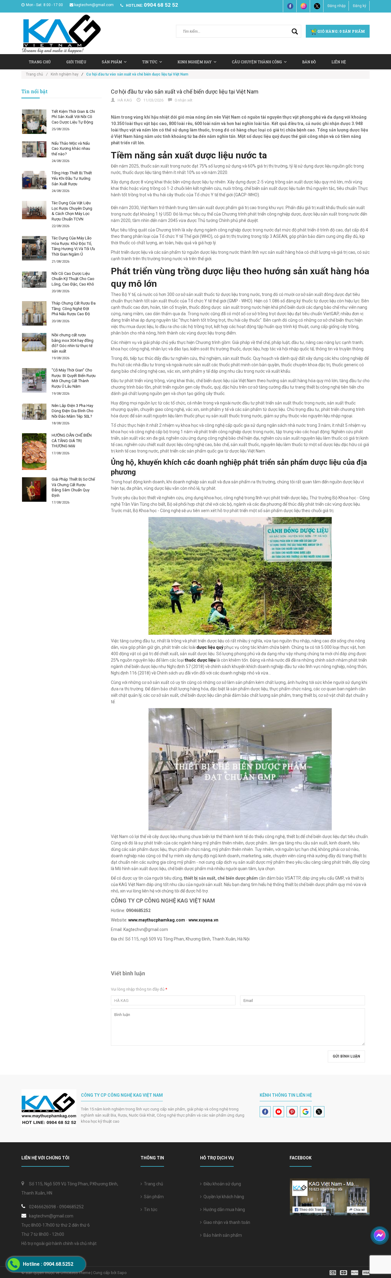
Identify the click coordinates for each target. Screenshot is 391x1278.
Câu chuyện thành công (257, 61)
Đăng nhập (336, 6)
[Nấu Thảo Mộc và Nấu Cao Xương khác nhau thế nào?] (34, 149)
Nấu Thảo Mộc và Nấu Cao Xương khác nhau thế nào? (71, 148)
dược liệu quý (209, 647)
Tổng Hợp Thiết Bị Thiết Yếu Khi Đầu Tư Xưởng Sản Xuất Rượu (72, 178)
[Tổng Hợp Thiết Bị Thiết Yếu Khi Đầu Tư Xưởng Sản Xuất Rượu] (34, 180)
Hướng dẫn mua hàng (223, 1209)
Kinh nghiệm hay (194, 61)
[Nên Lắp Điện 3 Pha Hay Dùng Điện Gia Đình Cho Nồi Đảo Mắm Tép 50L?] (34, 411)
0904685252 (71, 1206)
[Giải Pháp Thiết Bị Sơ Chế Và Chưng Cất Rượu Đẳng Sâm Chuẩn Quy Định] (34, 489)
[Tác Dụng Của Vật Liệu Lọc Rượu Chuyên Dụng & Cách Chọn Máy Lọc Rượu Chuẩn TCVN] (34, 210)
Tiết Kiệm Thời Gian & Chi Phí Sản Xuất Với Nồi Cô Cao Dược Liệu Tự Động (73, 116)
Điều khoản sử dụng (221, 1183)
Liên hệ (338, 61)
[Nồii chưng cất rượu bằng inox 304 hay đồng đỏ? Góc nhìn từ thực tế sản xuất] (34, 342)
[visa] (350, 1272)
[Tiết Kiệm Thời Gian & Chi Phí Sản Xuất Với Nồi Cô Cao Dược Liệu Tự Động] (34, 122)
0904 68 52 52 (161, 5)
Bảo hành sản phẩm (222, 1235)
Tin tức (149, 61)
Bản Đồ (309, 61)
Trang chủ (40, 61)
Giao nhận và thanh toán (226, 1222)
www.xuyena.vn (203, 920)
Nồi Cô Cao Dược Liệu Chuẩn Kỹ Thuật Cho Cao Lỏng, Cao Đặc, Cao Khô (73, 278)
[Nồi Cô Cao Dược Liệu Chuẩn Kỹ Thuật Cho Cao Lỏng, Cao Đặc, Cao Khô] (34, 279)
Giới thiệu (76, 61)
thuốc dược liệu (200, 660)
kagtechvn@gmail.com (94, 5)
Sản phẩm (153, 1196)
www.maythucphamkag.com (156, 920)
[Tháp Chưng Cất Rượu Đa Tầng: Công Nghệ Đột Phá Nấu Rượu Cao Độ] (34, 313)
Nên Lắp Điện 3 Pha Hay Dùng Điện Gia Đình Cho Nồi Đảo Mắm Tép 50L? (72, 411)
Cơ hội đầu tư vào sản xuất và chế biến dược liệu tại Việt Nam (184, 91)
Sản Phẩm (112, 61)
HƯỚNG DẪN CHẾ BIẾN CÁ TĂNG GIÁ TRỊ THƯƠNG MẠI (72, 440)
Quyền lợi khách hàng (223, 1196)
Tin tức (149, 1209)
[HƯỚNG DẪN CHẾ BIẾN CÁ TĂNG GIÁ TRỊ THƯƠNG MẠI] (34, 452)
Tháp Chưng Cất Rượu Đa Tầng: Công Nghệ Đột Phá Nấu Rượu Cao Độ (74, 308)
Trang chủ (152, 1183)
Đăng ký (359, 6)
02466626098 (42, 1206)
